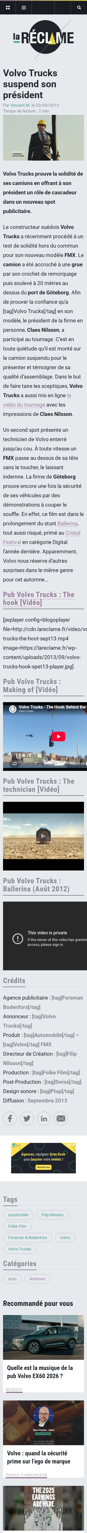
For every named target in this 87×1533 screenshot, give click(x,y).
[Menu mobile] (8, 7)
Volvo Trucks (19, 1249)
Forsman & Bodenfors (27, 1237)
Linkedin (44, 1118)
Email (61, 1118)
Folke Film (17, 1226)
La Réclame (43, 39)
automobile (18, 1214)
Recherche (79, 7)
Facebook (10, 1118)
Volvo (65, 1237)
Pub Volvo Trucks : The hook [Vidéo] (38, 598)
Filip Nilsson (53, 1214)
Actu (12, 1278)
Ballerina (67, 523)
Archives (37, 1278)
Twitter (27, 1118)
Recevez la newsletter (63, 7)
